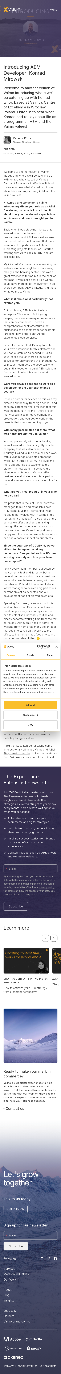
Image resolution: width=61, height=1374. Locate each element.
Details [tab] (30, 655)
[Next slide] (53, 938)
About (8, 1289)
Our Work (10, 1279)
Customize (28, 715)
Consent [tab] (11, 655)
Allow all (30, 705)
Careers (9, 1316)
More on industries (16, 1274)
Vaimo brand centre (17, 1321)
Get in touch (15, 1209)
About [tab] (50, 655)
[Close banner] (57, 647)
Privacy (9, 1366)
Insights (9, 1300)
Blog (6, 1295)
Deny (30, 724)
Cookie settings (27, 1366)
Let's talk (10, 1310)
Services (9, 1269)
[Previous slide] (45, 938)
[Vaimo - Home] (12, 9)
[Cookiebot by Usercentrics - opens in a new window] (37, 647)
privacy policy (47, 887)
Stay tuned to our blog (17, 753)
